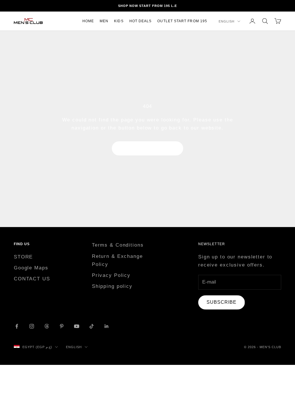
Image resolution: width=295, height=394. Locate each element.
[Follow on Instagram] (32, 326)
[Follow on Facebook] (17, 326)
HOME (88, 21)
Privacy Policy (111, 275)
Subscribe (222, 302)
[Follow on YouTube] (77, 326)
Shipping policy (112, 286)
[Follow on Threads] (47, 326)
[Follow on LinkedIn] (106, 326)
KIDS (118, 21)
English (227, 21)
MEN (104, 21)
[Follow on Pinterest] (62, 326)
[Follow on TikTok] (91, 326)
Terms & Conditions (118, 245)
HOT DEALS (140, 21)
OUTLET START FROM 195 (182, 21)
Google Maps (31, 268)
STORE (23, 257)
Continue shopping (147, 148)
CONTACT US (32, 279)
